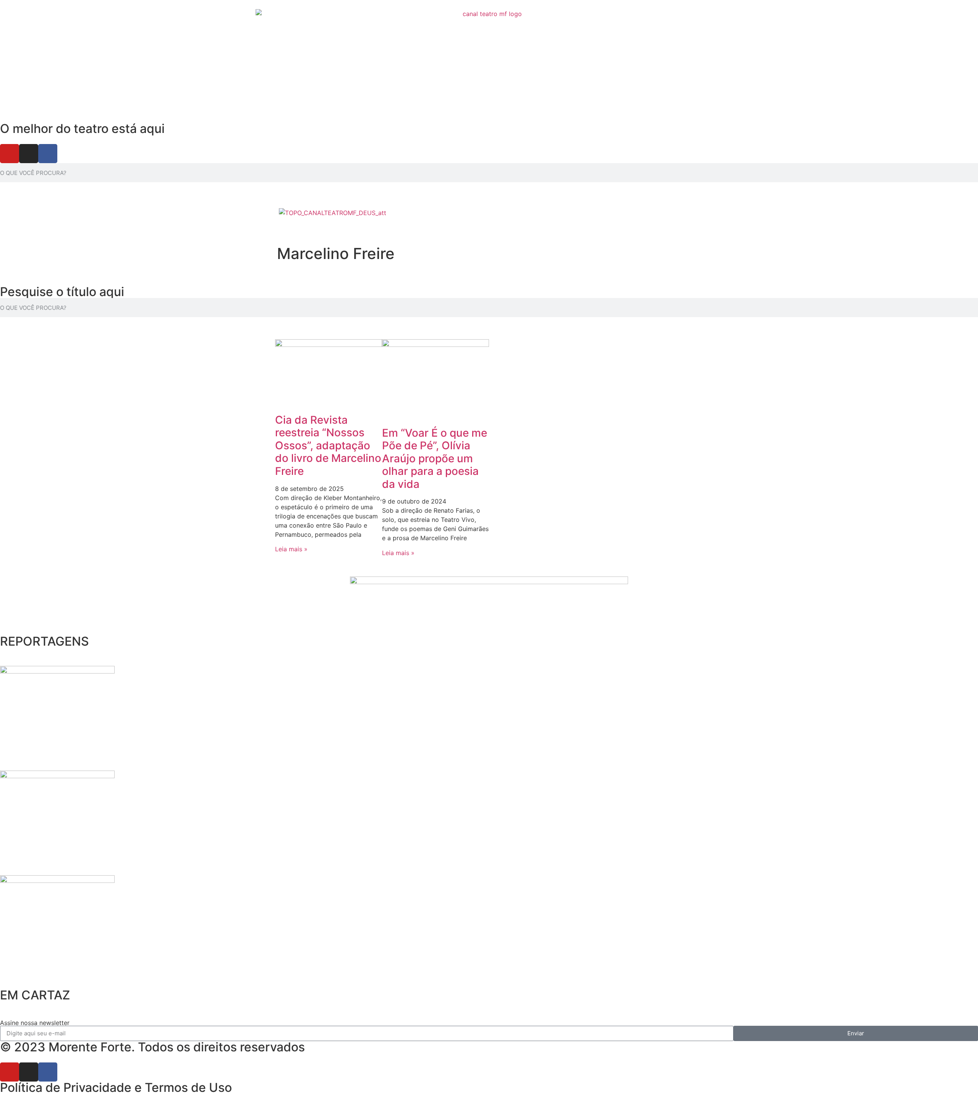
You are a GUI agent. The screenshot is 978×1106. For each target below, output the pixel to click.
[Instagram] (28, 153)
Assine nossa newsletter (35, 1023)
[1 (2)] (57, 776)
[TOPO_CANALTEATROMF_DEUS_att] (332, 213)
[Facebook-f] (47, 153)
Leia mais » (291, 549)
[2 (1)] (57, 880)
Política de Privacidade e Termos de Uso (116, 1087)
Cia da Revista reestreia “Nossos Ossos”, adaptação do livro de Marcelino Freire (328, 445)
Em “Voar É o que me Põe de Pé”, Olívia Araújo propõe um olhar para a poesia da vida (434, 458)
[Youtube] (9, 153)
